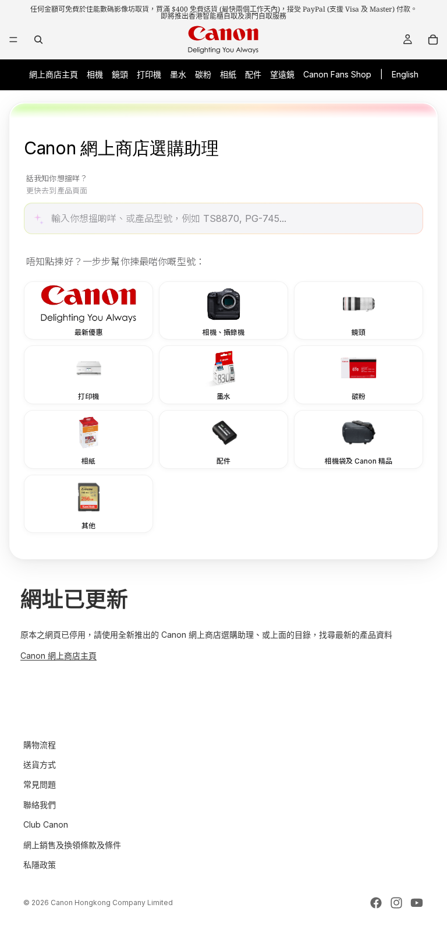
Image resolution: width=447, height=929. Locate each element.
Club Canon (45, 825)
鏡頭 (120, 74)
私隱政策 (39, 865)
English (405, 74)
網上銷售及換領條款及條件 (72, 845)
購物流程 (39, 745)
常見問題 (39, 785)
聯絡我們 (39, 805)
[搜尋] (38, 39)
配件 (253, 74)
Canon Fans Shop (337, 74)
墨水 (178, 74)
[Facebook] (376, 903)
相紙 (228, 74)
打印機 (149, 74)
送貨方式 (39, 764)
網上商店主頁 (53, 74)
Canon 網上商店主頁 (58, 655)
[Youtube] (417, 903)
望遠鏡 (282, 74)
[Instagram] (396, 903)
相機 (95, 74)
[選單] (13, 39)
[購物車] (433, 39)
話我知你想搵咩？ (56, 185)
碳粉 (203, 74)
